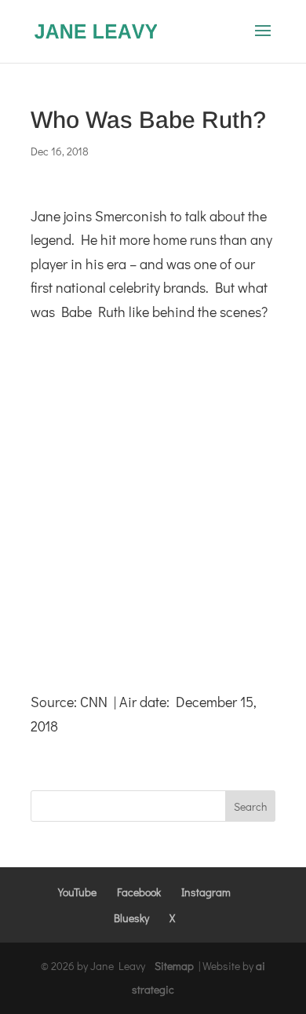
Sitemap (174, 965)
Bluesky (131, 917)
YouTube (77, 892)
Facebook (139, 892)
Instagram (206, 892)
